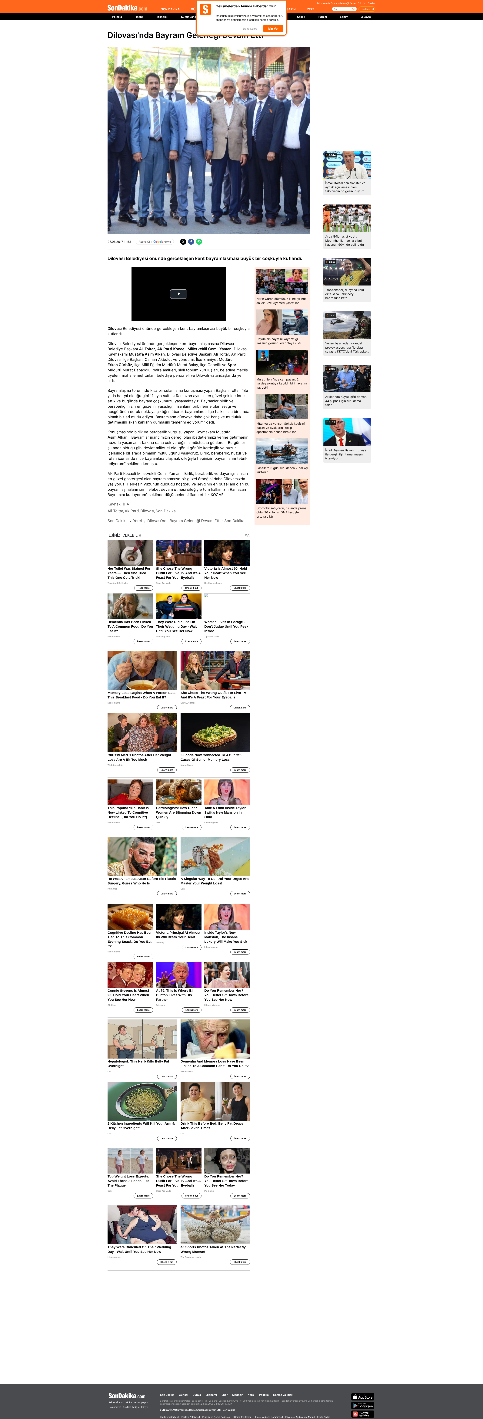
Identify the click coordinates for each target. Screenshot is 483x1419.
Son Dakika (167, 1394)
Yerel (251, 1394)
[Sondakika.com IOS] (362, 1396)
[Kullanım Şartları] (169, 1417)
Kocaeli (179, 349)
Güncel (183, 1394)
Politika (117, 16)
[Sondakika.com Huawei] (362, 1414)
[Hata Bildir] (323, 1417)
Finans (139, 16)
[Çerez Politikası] (242, 1417)
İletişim (135, 1407)
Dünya (197, 1394)
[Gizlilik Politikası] (190, 1417)
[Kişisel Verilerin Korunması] (268, 1417)
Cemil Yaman (220, 349)
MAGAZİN (288, 9)
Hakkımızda (115, 1407)
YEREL (311, 9)
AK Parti (164, 349)
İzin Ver (273, 28)
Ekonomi (211, 1394)
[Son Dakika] (127, 8)
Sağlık (301, 16)
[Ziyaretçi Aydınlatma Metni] (300, 1417)
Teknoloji (162, 16)
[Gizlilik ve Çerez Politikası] (216, 1417)
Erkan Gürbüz (120, 365)
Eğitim (344, 16)
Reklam (127, 1407)
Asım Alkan (118, 437)
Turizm (322, 16)
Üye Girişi (365, 9)
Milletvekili (197, 349)
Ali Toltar (147, 349)
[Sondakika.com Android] (362, 1405)
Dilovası (115, 328)
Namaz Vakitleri (283, 1394)
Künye (144, 1407)
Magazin (237, 1394)
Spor (232, 365)
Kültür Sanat (189, 16)
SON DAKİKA (170, 9)
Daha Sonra (250, 28)
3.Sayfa (366, 16)
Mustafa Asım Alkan (147, 354)
